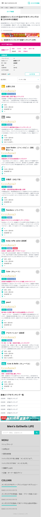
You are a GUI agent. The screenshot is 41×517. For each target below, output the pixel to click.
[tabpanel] (20, 217)
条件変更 (32, 74)
